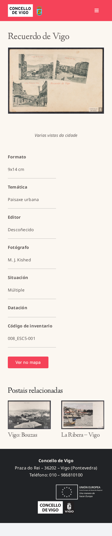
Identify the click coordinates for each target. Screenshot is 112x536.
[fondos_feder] (78, 485)
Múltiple (16, 290)
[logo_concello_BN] (56, 503)
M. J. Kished (19, 260)
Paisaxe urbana (23, 199)
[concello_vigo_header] (26, 6)
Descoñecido (21, 230)
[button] (12, 421)
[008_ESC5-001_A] (56, 81)
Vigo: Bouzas (22, 435)
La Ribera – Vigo (80, 435)
